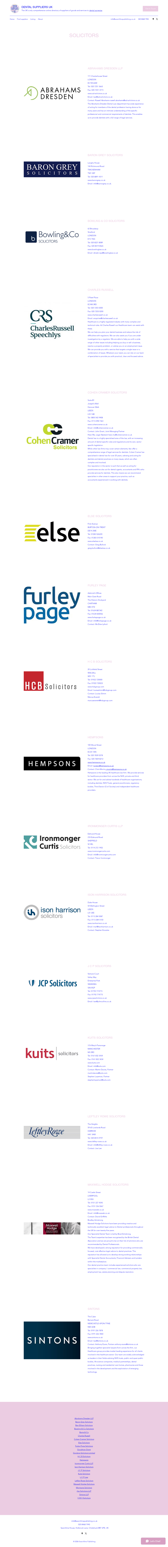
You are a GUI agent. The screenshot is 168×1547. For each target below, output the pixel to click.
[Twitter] (157, 19)
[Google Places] (153, 19)
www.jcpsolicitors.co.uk (97, 998)
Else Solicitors (84, 1442)
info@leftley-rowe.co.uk (102, 1145)
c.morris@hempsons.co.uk (116, 769)
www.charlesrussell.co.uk (98, 315)
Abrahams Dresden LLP (84, 1418)
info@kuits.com (99, 1066)
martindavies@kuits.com (97, 1073)
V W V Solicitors (84, 1498)
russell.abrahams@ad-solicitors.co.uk (125, 100)
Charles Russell (84, 1436)
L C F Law (84, 1477)
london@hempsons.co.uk (103, 766)
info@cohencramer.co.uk (103, 428)
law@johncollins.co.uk (102, 1001)
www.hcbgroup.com (96, 686)
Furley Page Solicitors (84, 1446)
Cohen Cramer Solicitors (84, 1439)
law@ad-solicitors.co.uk (102, 97)
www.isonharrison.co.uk (97, 923)
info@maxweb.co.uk (101, 1213)
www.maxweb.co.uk (96, 1209)
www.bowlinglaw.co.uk (97, 249)
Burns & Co (84, 1432)
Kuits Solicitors (84, 1474)
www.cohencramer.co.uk (97, 424)
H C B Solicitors (84, 1456)
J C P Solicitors (84, 1470)
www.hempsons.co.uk (96, 762)
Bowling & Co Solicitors (84, 1429)
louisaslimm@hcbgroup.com (104, 690)
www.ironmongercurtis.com (99, 851)
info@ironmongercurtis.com (104, 854)
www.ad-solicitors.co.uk (97, 93)
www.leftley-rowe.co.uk (97, 1141)
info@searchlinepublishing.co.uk (123, 19)
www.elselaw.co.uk (95, 541)
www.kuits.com (94, 1063)
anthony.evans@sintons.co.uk (126, 1344)
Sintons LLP (84, 1494)
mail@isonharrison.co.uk (103, 926)
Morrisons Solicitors (84, 1487)
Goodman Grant (84, 1449)
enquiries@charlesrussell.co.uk (105, 318)
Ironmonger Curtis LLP (84, 1463)
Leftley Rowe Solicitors (84, 1480)
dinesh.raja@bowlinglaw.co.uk (105, 253)
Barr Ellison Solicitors (84, 1425)
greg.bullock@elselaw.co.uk (99, 548)
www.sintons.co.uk (95, 1337)
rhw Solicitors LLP (84, 1491)
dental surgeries (95, 10)
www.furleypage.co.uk (97, 617)
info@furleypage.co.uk (102, 621)
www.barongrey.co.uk (96, 180)
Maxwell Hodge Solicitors (84, 1484)
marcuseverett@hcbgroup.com (100, 700)
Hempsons (84, 1460)
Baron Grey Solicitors (84, 1422)
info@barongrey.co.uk (102, 183)
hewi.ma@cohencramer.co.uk (120, 435)
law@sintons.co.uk (100, 1341)
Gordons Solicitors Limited (84, 1453)
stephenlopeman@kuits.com (99, 1080)
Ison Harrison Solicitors (84, 1467)
